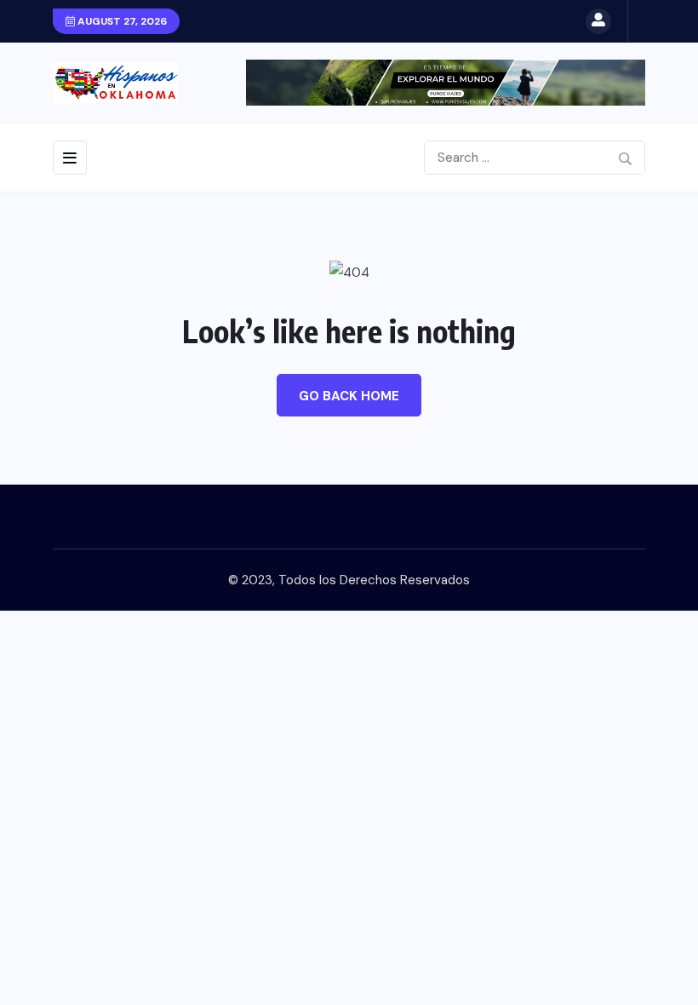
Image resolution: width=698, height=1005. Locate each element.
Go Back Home (349, 396)
